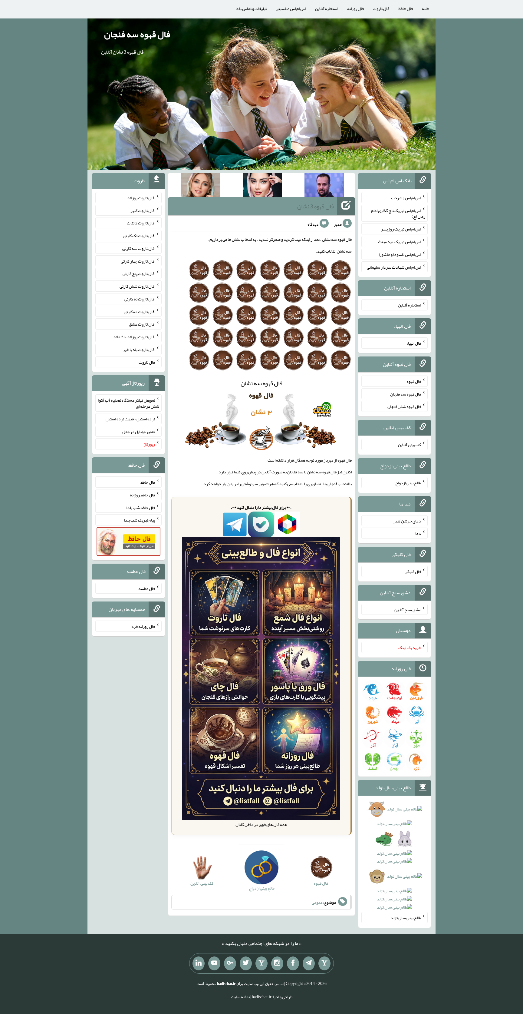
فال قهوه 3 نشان (315, 206)
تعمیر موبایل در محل (138, 431)
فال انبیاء (413, 343)
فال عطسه (146, 588)
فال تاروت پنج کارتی (139, 273)
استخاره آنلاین (326, 8)
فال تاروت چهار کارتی (138, 261)
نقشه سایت (240, 996)
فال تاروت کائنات (141, 223)
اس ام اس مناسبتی (291, 8)
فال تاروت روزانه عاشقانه (134, 337)
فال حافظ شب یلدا (140, 507)
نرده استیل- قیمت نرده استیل (130, 419)
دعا (418, 533)
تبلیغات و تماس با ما (251, 8)
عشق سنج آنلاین (407, 609)
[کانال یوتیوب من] (214, 963)
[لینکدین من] (198, 963)
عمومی (317, 902)
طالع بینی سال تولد (406, 917)
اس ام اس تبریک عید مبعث (399, 241)
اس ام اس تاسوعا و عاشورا (400, 254)
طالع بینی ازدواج (408, 483)
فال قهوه (414, 381)
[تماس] (261, 963)
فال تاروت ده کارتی (139, 311)
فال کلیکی (413, 571)
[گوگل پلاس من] (230, 963)
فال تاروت (381, 8)
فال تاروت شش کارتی (137, 286)
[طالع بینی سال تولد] (395, 860)
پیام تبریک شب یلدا (139, 520)
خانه (425, 8)
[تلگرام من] (309, 963)
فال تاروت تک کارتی (139, 235)
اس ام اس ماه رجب (406, 198)
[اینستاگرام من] (277, 963)
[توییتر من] (246, 963)
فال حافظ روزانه (142, 495)
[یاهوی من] (324, 963)
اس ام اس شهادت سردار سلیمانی (394, 267)
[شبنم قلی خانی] (200, 186)
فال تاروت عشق (142, 324)
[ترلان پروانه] (262, 186)
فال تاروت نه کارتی (139, 299)
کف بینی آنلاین (409, 444)
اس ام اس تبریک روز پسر (401, 229)
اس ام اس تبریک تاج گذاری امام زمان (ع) (398, 213)
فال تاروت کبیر (142, 210)
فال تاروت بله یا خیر (139, 349)
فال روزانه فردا (142, 626)
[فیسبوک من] (293, 963)
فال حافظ (405, 8)
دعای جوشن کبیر (407, 520)
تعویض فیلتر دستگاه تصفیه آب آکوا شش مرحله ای (128, 403)
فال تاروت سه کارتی (138, 248)
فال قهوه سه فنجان (137, 34)
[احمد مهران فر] (324, 186)
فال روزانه (355, 8)
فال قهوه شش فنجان (404, 406)
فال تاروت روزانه (141, 198)
